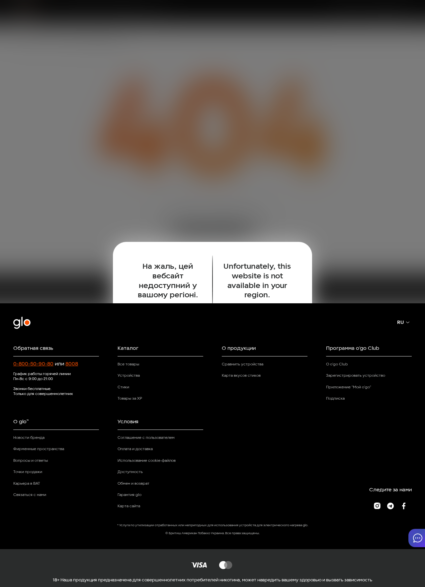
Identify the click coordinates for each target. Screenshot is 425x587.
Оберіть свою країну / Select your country (212, 324)
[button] (416, 538)
